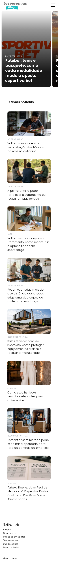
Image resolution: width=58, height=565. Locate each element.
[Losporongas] (16, 5)
